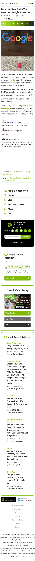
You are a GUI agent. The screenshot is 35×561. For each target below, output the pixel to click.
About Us (17, 516)
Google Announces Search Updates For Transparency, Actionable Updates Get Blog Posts (17, 430)
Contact (17, 527)
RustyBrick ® (22, 542)
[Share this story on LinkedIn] (17, 23)
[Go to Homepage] (14, 3)
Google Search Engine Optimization (14, 421)
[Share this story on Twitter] (8, 23)
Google (9, 448)
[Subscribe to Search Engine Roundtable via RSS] (29, 230)
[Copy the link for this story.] (31, 23)
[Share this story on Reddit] (12, 23)
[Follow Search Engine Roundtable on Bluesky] (21, 230)
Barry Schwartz (26, 16)
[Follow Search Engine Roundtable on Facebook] (12, 230)
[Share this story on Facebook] (3, 23)
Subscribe (25, 237)
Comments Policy (17, 520)
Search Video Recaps (14, 361)
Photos (10, 19)
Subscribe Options (17, 242)
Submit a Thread (17, 506)
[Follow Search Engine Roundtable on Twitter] (16, 230)
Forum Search (17, 509)
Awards (17, 513)
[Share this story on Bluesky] (22, 23)
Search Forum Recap (14, 343)
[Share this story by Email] (26, 23)
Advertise (18, 523)
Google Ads (11, 396)
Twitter (12, 80)
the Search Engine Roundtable (20, 534)
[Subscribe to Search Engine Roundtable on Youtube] (25, 230)
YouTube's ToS (19, 556)
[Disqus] (17, 143)
